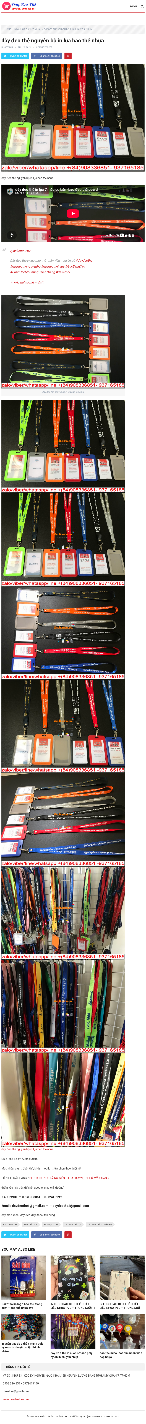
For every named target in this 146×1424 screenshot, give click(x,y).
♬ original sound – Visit (27, 282)
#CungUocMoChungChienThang (32, 272)
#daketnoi (63, 272)
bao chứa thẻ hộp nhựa (27, 29)
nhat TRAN (7, 47)
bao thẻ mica (30, 1225)
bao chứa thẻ (10, 1225)
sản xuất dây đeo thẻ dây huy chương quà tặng (63, 1416)
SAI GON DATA (111, 1416)
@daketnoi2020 (21, 251)
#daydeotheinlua (53, 266)
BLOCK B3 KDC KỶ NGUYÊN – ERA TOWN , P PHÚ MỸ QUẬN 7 (69, 1178)
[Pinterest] (68, 56)
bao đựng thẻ (51, 1225)
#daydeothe (84, 260)
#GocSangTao (75, 266)
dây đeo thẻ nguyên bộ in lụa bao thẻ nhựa (27, 1149)
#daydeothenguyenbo (25, 266)
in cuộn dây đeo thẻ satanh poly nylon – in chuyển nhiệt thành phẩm (22, 1347)
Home (8, 29)
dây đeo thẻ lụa (73, 1225)
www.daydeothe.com (16, 1399)
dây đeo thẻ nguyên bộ (100, 1225)
